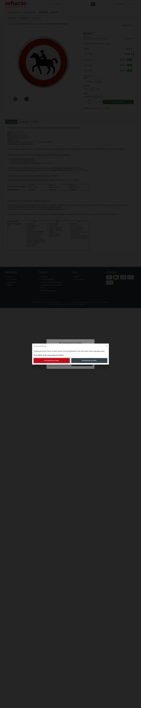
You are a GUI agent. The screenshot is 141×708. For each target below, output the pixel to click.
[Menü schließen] (106, 346)
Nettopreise (89, 360)
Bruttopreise (51, 360)
